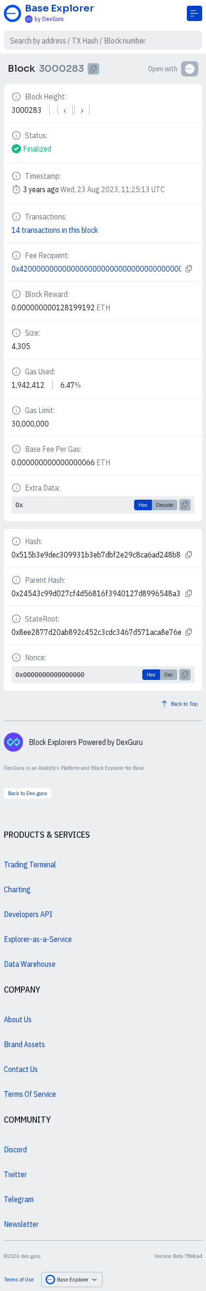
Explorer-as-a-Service (38, 939)
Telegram (19, 1199)
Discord (15, 1149)
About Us (18, 1019)
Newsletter (21, 1224)
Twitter (15, 1174)
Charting (17, 889)
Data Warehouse (30, 964)
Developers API (28, 914)
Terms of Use (19, 1279)
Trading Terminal (30, 864)
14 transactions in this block (54, 230)
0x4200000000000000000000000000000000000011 (96, 269)
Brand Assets (24, 1044)
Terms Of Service (30, 1094)
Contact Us (21, 1069)
